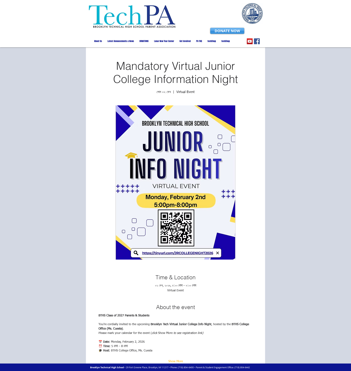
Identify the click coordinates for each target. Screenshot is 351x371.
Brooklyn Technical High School (107, 367)
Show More (175, 361)
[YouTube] (250, 41)
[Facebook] (257, 41)
